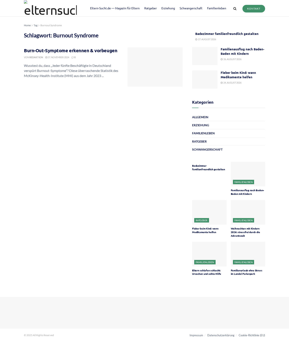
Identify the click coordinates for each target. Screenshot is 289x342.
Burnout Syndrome (51, 25)
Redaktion (36, 57)
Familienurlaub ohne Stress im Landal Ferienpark (246, 272)
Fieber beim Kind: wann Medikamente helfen (238, 74)
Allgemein (200, 117)
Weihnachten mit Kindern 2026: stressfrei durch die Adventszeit (245, 232)
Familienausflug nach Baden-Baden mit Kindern (242, 51)
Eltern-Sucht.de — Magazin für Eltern (115, 8)
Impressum (196, 335)
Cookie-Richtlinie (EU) (252, 335)
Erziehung (168, 8)
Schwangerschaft (191, 8)
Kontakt (253, 8)
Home (27, 25)
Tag (35, 25)
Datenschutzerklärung (220, 335)
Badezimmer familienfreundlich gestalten (227, 34)
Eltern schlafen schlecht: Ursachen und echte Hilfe (206, 272)
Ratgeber (150, 8)
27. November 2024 (58, 57)
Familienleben (216, 8)
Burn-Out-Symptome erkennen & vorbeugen (70, 50)
